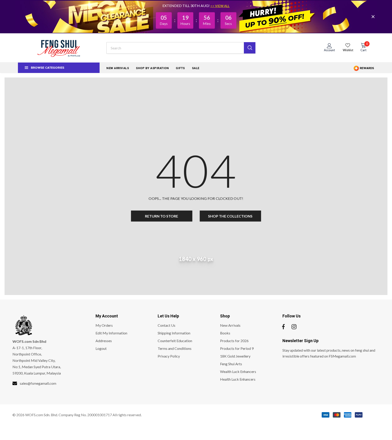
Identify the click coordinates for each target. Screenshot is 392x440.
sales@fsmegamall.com (38, 383)
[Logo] (59, 48)
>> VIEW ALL (220, 6)
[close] (373, 16)
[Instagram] (294, 327)
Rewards (366, 68)
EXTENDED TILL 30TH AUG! (186, 5)
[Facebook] (283, 327)
